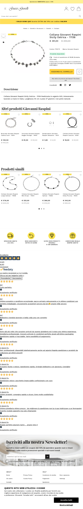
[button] (39, 148)
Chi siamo (9, 478)
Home (25, 28)
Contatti (8, 482)
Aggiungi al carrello (62, 72)
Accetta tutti (66, 500)
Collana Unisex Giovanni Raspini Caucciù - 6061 (71, 134)
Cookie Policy (27, 478)
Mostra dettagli (66, 505)
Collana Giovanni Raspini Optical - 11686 (50, 195)
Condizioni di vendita (49, 475)
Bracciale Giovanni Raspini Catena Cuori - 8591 (10, 134)
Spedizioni (46, 482)
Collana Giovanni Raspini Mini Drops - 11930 (30, 195)
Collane (56, 28)
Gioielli (48, 28)
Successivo (16, 278)
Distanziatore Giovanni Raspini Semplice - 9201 (50, 134)
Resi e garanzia (64, 475)
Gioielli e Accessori (36, 28)
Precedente (5, 278)
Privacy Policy (18, 461)
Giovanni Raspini (73, 49)
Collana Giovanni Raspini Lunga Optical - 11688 (9, 195)
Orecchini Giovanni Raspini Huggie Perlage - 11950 (31, 134)
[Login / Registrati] (66, 9)
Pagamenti (46, 478)
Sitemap (62, 478)
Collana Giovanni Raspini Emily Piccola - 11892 (71, 195)
